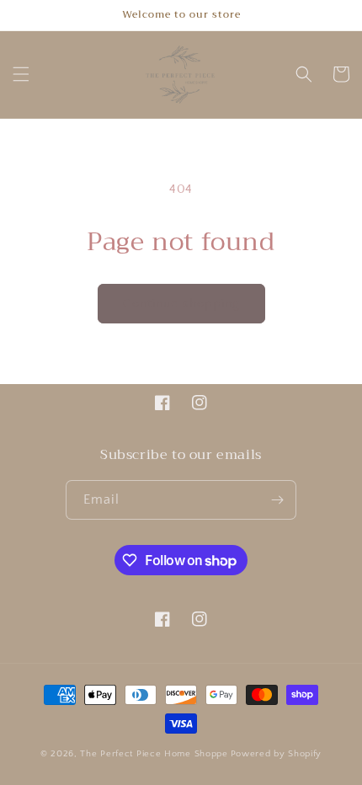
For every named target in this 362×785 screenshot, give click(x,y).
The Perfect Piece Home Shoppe (153, 754)
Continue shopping (181, 303)
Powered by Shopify (276, 754)
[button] (21, 74)
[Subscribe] (276, 500)
